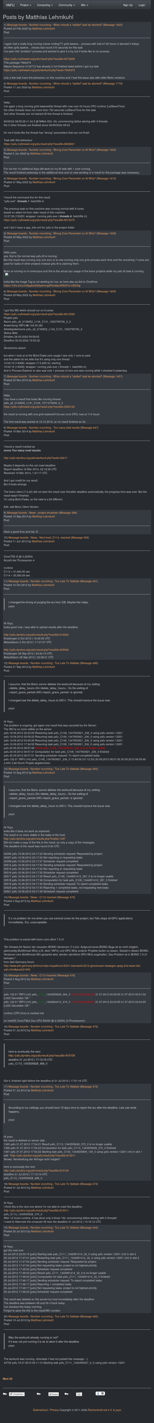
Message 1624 (106, 150)
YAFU (10, 4)
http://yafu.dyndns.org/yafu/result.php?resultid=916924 (36, 634)
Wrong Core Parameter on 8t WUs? (74, 150)
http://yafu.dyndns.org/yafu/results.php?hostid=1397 (35, 838)
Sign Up (128, 5)
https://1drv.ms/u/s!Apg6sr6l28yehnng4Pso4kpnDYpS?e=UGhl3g (42, 285)
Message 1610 (106, 178)
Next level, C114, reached (54, 537)
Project (24, 5)
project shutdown (48, 512)
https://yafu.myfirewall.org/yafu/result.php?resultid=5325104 (39, 406)
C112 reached (47, 897)
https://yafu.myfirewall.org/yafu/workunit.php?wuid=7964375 (39, 70)
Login (142, 5)
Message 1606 (106, 291)
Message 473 (89, 1184)
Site (83, 5)
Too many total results (66, 427)
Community (66, 5)
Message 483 (89, 769)
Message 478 (66, 975)
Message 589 (68, 512)
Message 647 (89, 427)
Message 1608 (106, 233)
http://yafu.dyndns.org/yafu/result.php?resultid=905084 (36, 649)
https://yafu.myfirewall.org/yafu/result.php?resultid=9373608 (39, 59)
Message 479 (66, 897)
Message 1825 (113, 25)
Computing (44, 5)
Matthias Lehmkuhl (43, 28)
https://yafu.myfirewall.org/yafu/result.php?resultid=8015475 (39, 220)
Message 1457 (113, 376)
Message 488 (89, 663)
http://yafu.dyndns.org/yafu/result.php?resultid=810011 (43, 1155)
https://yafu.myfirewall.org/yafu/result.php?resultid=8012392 (39, 314)
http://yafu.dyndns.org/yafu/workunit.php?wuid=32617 (35, 458)
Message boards (17, 25)
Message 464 (89, 1227)
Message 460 (89, 1316)
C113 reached (47, 975)
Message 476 (89, 1026)
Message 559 (80, 537)
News (32, 512)
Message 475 (89, 1086)
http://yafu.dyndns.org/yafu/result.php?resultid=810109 (41, 1055)
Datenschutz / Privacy (46, 1410)
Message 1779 (113, 83)
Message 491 (89, 581)
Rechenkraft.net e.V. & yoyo (104, 1410)
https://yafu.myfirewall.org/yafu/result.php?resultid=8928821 (39, 144)
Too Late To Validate (67, 581)
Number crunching (40, 25)
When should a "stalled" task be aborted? (77, 25)
